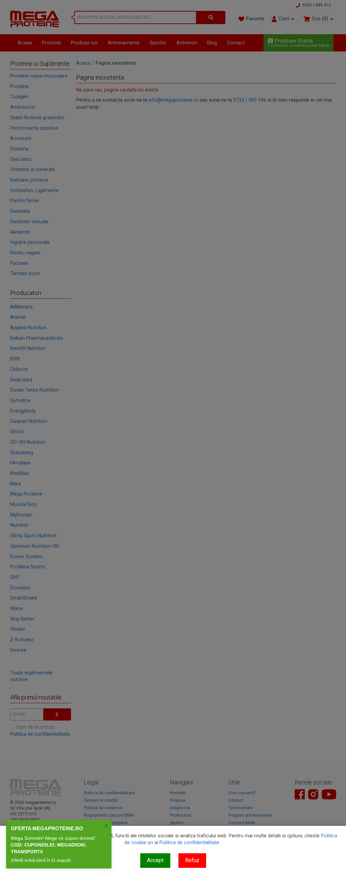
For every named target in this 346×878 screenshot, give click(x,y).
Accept (155, 860)
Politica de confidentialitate (189, 842)
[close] (106, 825)
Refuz (192, 860)
